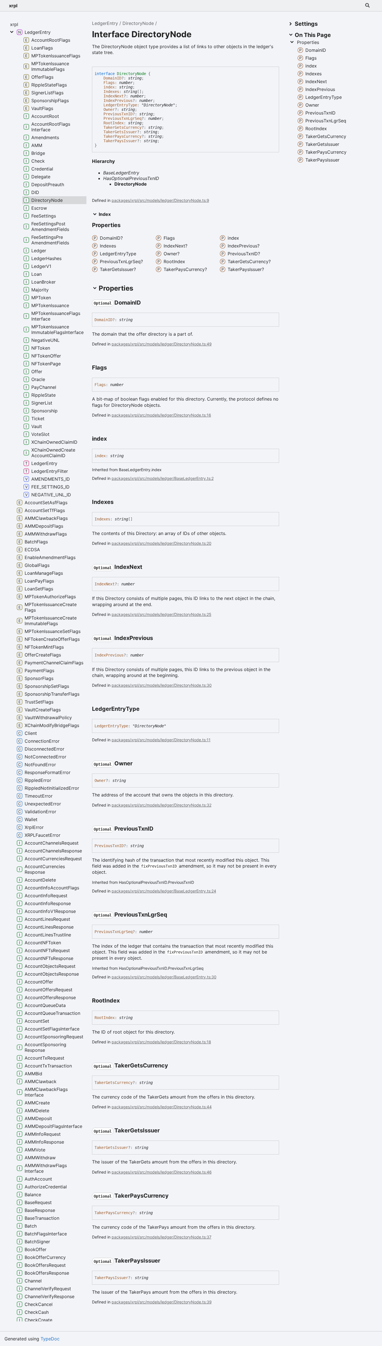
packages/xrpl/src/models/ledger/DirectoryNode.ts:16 (161, 415)
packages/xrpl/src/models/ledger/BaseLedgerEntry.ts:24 (164, 891)
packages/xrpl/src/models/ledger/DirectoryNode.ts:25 (161, 614)
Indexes (111, 91)
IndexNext (113, 96)
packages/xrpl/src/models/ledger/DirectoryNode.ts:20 (161, 543)
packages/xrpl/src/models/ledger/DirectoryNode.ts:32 (161, 805)
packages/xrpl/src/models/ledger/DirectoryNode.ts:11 (161, 739)
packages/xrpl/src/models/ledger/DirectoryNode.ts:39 (162, 1302)
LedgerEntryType (120, 105)
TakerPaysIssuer (120, 141)
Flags (109, 82)
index (109, 87)
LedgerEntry (105, 23)
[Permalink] (146, 303)
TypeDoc (50, 1339)
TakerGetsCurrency (122, 127)
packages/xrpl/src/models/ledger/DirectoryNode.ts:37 (161, 1237)
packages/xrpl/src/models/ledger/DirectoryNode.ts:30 (162, 685)
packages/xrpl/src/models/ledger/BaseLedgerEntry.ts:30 (164, 977)
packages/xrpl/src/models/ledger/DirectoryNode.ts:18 (161, 1041)
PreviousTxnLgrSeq (122, 118)
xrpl (13, 5)
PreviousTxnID (118, 114)
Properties (308, 42)
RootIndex (113, 123)
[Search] (367, 5)
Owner (109, 109)
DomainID (112, 78)
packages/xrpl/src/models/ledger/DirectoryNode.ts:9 (160, 200)
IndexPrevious (118, 100)
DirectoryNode (138, 23)
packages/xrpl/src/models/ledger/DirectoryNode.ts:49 (162, 344)
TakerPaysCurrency (122, 136)
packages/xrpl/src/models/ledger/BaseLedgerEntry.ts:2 (163, 478)
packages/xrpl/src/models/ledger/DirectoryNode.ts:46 (162, 1172)
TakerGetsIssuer (120, 132)
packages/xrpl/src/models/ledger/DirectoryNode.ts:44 (162, 1106)
